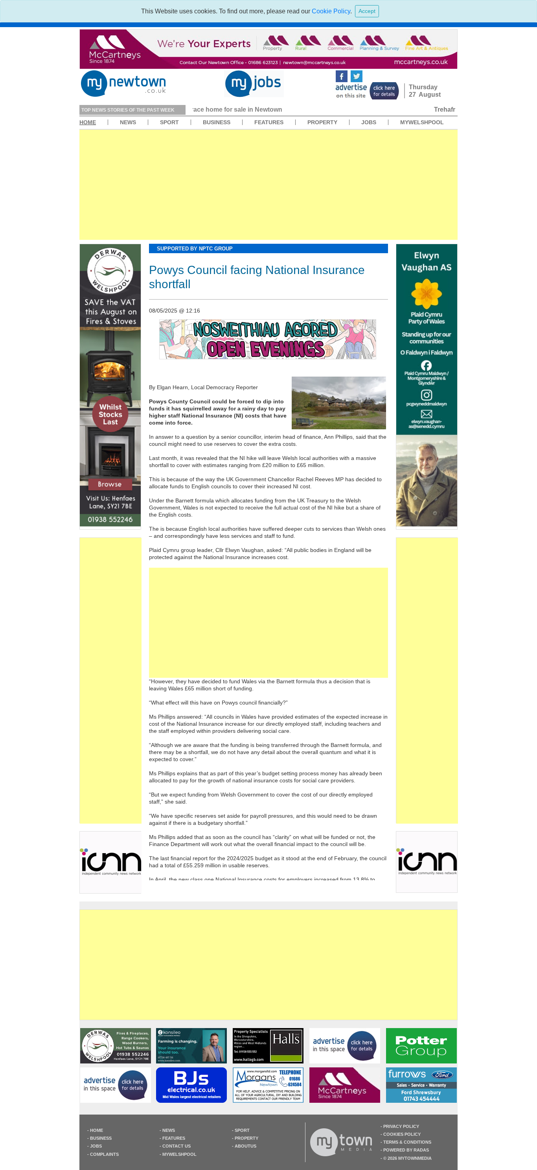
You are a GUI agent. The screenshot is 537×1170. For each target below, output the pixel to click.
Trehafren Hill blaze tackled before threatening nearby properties (291, 109)
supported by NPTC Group (195, 249)
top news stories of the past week (128, 110)
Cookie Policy (331, 11)
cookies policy (402, 1134)
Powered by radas (406, 1150)
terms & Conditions (407, 1142)
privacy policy (401, 1126)
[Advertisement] (268, 185)
